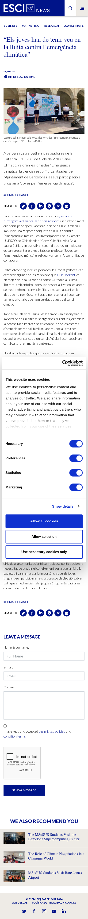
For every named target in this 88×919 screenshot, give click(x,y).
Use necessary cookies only (44, 552)
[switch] (76, 458)
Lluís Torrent (66, 275)
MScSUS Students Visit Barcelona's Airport (55, 874)
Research (51, 25)
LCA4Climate (74, 25)
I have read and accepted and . (37, 733)
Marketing (30, 25)
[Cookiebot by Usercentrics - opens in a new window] (63, 363)
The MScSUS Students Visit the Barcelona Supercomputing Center (53, 836)
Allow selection (44, 537)
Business (10, 25)
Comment (11, 687)
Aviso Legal (19, 902)
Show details (62, 506)
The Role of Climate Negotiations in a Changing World (56, 855)
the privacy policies (52, 731)
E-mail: (8, 667)
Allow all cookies (44, 521)
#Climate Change (16, 195)
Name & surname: (16, 647)
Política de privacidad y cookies (54, 902)
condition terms (15, 736)
